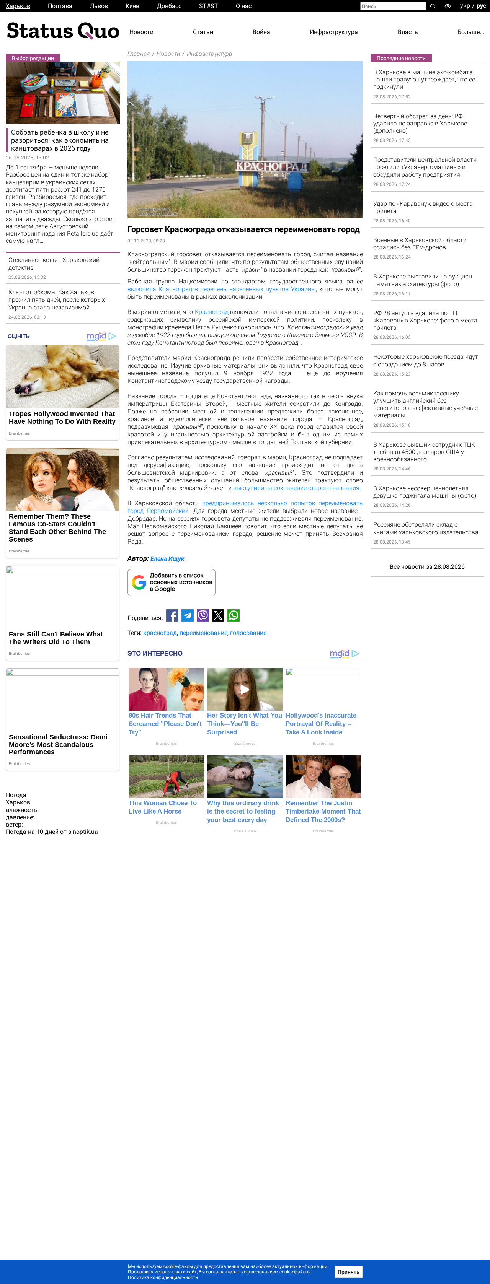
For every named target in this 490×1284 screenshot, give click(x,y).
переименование (203, 632)
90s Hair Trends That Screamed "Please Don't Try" (165, 724)
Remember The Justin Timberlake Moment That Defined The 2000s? (323, 811)
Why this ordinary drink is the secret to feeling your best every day (243, 811)
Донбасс (169, 6)
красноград (160, 632)
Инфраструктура (334, 32)
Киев (132, 6)
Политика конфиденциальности (163, 1277)
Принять (348, 1272)
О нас (244, 6)
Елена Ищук (167, 558)
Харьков (18, 6)
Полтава (60, 6)
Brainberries (166, 743)
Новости (141, 32)
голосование (248, 632)
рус (481, 5)
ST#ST (208, 6)
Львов (99, 6)
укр (465, 5)
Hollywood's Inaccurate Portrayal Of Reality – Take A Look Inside (321, 724)
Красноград (212, 312)
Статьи (203, 32)
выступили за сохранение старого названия (296, 487)
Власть (408, 32)
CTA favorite (245, 831)
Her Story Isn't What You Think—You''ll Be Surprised (244, 724)
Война (261, 32)
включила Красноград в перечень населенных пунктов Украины (221, 289)
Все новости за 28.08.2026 (427, 566)
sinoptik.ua (83, 831)
